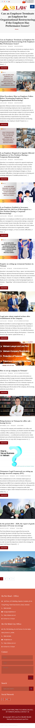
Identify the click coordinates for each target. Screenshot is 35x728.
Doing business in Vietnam (20, 268)
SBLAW (11, 46)
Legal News (20, 425)
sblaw (10, 268)
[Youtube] (9, 1)
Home (16, 29)
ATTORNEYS (10, 712)
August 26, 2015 (4, 476)
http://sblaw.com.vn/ (10, 615)
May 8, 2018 (3, 268)
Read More (4, 68)
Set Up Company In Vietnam (21, 321)
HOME (4, 710)
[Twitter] (7, 1)
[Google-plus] (4, 1)
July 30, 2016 (3, 321)
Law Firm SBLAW (20, 717)
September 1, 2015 (4, 425)
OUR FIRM (10, 710)
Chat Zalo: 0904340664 (8, 725)
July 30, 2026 (3, 46)
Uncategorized (18, 46)
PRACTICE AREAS (21, 710)
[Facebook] (2, 1)
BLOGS (30, 710)
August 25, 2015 (4, 528)
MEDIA (17, 712)
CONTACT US (25, 712)
